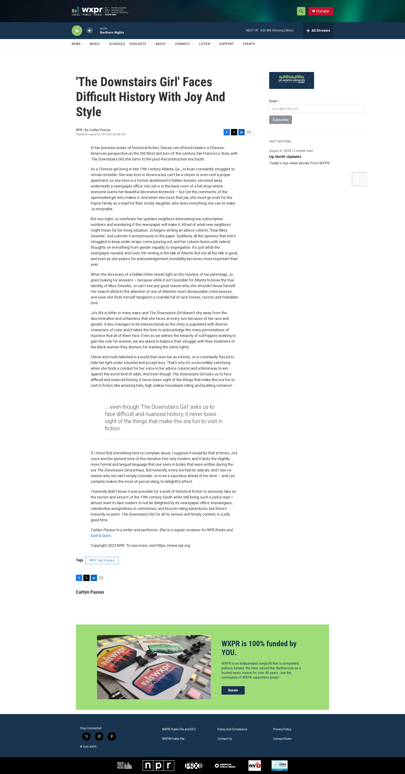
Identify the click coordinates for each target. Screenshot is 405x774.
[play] (77, 30)
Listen (204, 44)
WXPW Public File (173, 738)
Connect (182, 44)
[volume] (89, 30)
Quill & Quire (101, 535)
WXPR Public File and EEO (179, 729)
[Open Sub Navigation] (84, 44)
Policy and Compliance (232, 729)
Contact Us (224, 738)
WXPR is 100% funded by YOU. (259, 648)
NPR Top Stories (102, 560)
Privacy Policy (282, 729)
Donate (322, 11)
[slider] (96, 30)
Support (226, 44)
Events (249, 44)
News (76, 44)
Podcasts (138, 44)
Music (95, 44)
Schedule (117, 44)
